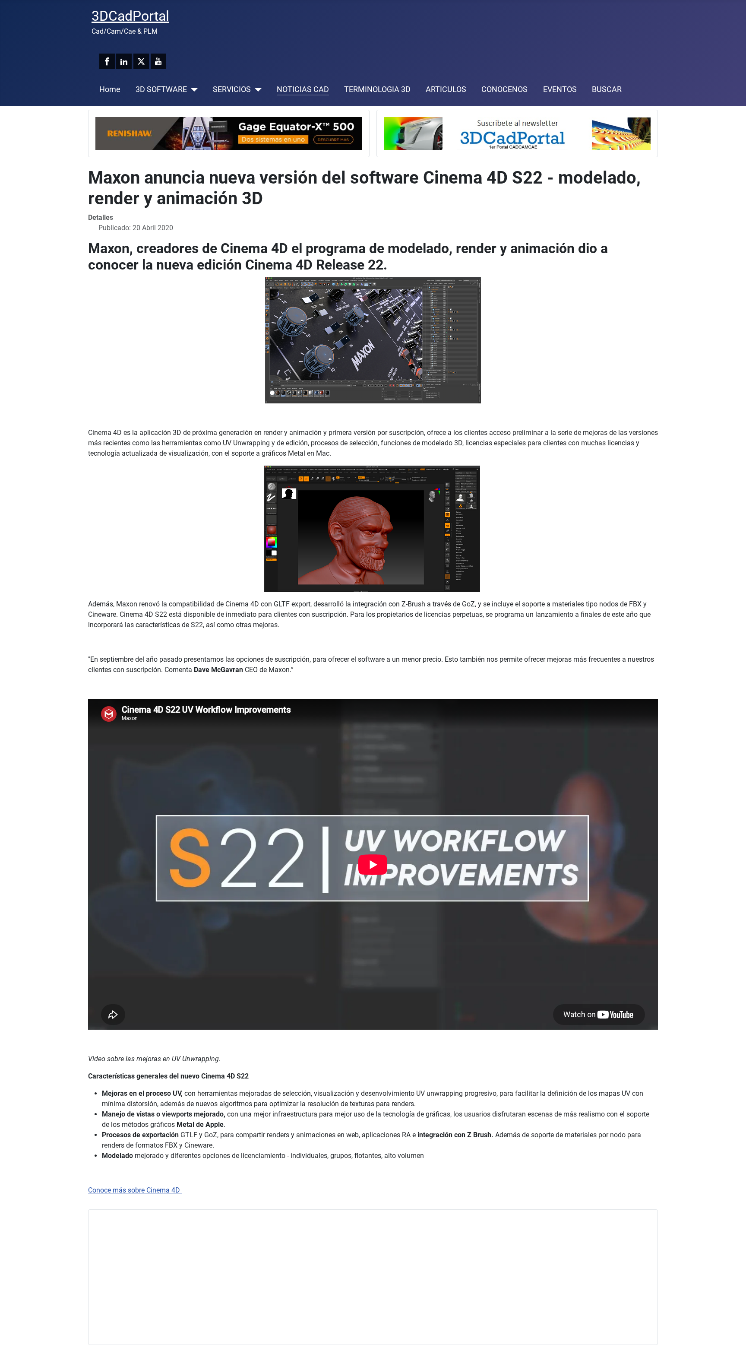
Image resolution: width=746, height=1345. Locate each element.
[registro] (517, 133)
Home (109, 89)
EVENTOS (560, 89)
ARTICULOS (446, 89)
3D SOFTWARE (161, 89)
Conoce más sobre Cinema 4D (135, 1190)
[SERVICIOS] (256, 89)
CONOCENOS (504, 89)
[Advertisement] (354, 1277)
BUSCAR (607, 89)
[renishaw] (228, 133)
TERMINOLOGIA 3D (377, 89)
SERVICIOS (232, 89)
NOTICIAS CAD (303, 89)
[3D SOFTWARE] (192, 89)
